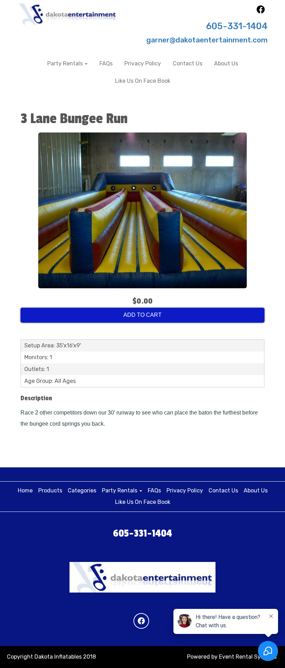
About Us (226, 63)
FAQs (106, 63)
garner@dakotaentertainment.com (207, 40)
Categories (82, 490)
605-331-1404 (237, 26)
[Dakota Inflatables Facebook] (260, 11)
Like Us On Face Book (142, 81)
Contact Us (187, 63)
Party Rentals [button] (65, 63)
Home (25, 490)
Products (50, 490)
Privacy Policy (142, 63)
